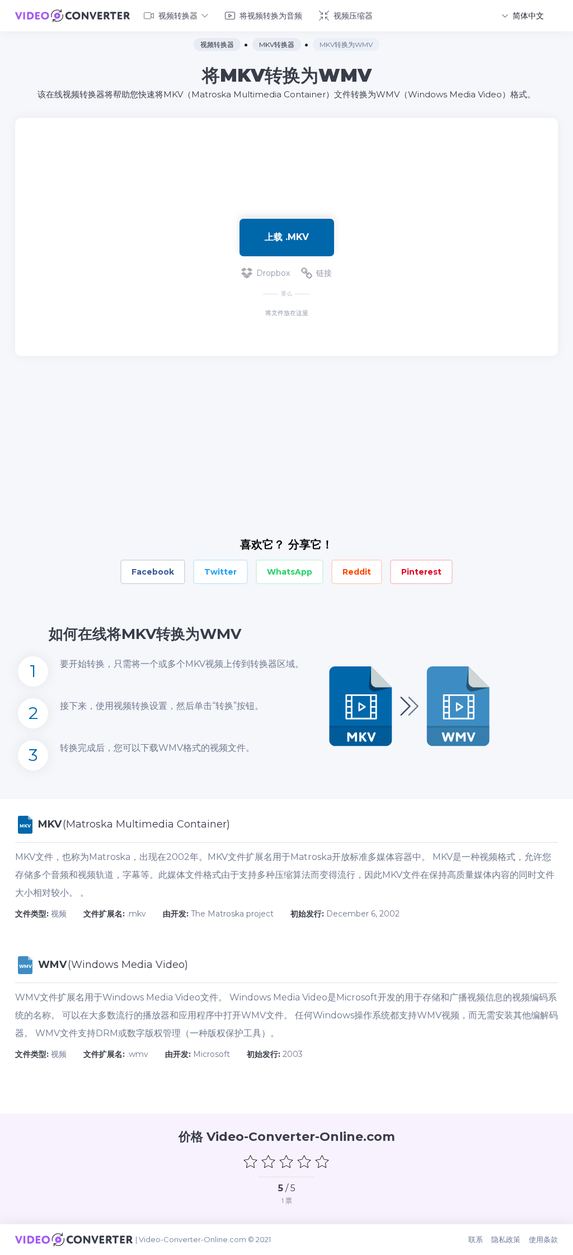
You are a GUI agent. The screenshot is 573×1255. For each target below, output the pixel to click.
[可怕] (251, 1161)
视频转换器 (178, 16)
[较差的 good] (269, 1161)
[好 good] (304, 1161)
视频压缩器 (353, 16)
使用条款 (543, 1239)
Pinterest (421, 572)
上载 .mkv (287, 237)
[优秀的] (322, 1161)
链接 (324, 273)
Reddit (356, 572)
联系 (475, 1239)
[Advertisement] (286, 154)
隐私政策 (505, 1239)
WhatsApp (289, 572)
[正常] (286, 1161)
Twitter (220, 572)
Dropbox (273, 273)
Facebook (152, 572)
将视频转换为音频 (270, 16)
